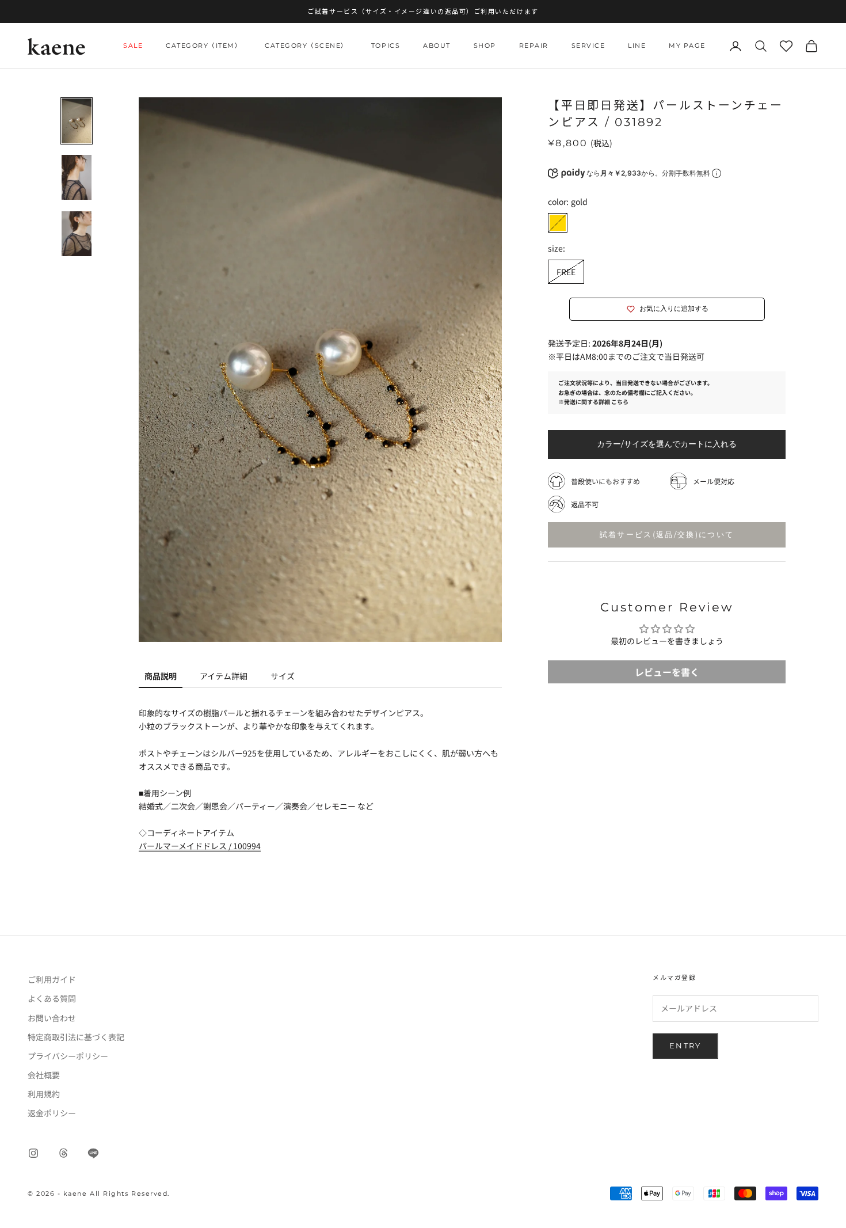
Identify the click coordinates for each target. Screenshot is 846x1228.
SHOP (485, 46)
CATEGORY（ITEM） (204, 46)
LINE (637, 46)
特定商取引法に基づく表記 (76, 1037)
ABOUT (437, 46)
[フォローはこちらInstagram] (33, 1153)
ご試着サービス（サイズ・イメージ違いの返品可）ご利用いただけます (422, 11)
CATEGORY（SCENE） (306, 46)
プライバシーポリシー (68, 1056)
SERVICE (588, 46)
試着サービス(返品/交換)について (667, 534)
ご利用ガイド (52, 979)
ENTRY (685, 1045)
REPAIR (533, 46)
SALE (133, 46)
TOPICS (385, 46)
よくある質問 (52, 998)
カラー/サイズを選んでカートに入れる (667, 444)
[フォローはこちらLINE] (93, 1153)
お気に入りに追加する (673, 309)
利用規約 (44, 1094)
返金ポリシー (52, 1113)
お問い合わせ (52, 1018)
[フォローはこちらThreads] (63, 1153)
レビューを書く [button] (667, 672)
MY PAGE (687, 46)
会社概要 (44, 1075)
